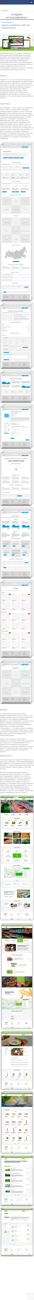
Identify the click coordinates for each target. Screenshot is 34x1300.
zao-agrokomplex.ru (7, 22)
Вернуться (5, 10)
